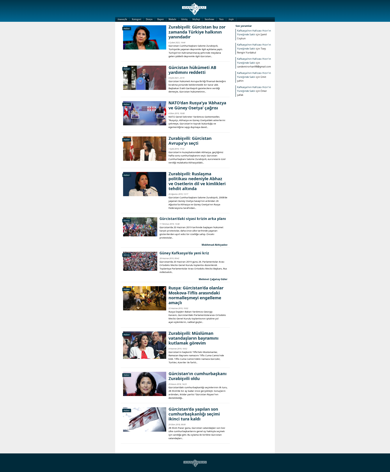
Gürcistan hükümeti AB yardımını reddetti (192, 70)
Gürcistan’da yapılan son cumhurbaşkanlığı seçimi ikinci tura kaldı (194, 414)
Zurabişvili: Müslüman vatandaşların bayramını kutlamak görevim (193, 338)
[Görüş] (140, 226)
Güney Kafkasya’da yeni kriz (184, 253)
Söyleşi (196, 19)
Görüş (184, 19)
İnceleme (209, 19)
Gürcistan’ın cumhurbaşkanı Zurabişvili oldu (197, 376)
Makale (172, 19)
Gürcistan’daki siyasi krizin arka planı (193, 218)
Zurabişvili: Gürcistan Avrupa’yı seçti (190, 140)
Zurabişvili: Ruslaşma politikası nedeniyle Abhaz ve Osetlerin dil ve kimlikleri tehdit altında (197, 181)
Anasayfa (122, 19)
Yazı (221, 19)
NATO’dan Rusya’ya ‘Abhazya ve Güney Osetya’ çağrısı (197, 105)
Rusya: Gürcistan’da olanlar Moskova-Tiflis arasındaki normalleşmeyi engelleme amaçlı (195, 295)
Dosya (149, 19)
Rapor (160, 19)
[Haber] (144, 37)
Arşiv (231, 19)
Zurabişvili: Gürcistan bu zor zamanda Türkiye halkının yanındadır (196, 32)
